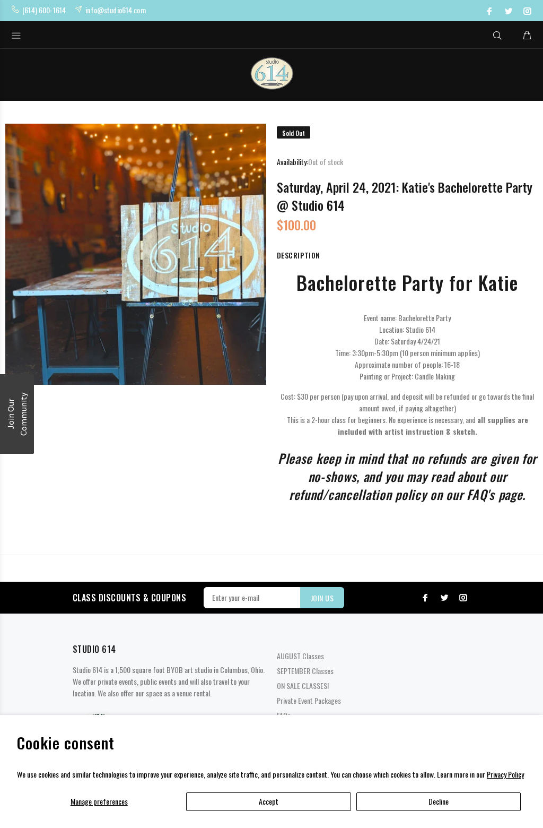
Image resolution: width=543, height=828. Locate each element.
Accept (268, 801)
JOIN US (322, 597)
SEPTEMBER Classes (305, 670)
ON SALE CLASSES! (303, 685)
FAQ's (481, 494)
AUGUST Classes (300, 655)
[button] (17, 414)
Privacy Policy (505, 774)
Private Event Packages (309, 700)
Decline (438, 801)
